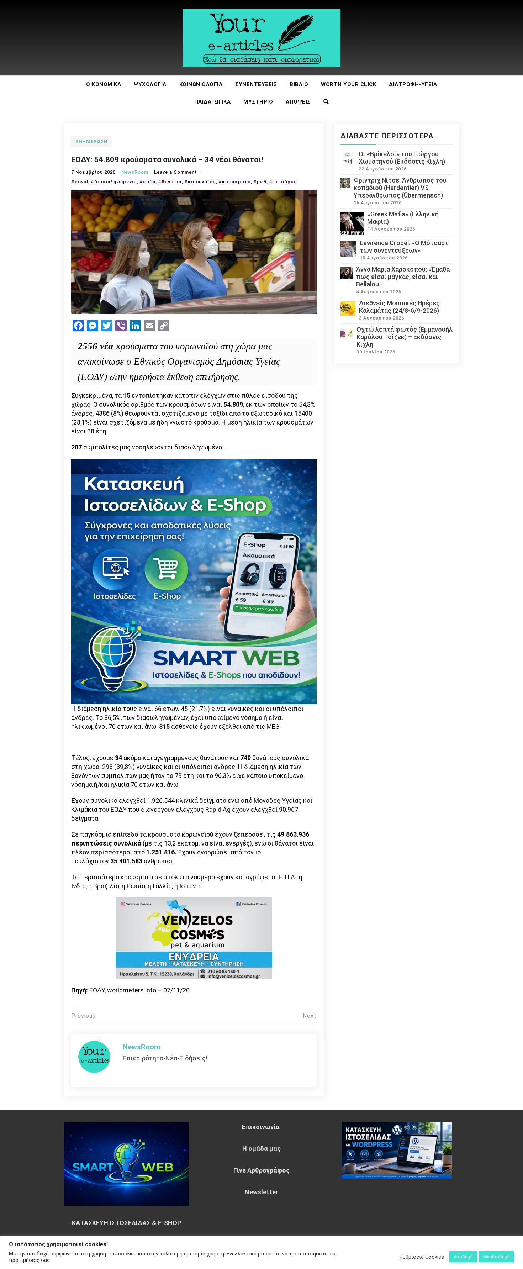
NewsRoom (134, 172)
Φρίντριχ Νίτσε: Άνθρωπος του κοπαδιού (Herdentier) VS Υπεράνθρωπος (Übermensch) (400, 188)
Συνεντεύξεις (256, 84)
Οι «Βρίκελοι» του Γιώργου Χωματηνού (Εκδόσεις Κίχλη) (402, 157)
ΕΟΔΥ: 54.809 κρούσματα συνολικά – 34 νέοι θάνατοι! (167, 159)
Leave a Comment (175, 172)
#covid (79, 181)
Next (310, 1015)
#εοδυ (147, 181)
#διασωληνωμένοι (114, 181)
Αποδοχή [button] (463, 1256)
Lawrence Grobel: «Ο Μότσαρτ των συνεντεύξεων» (404, 246)
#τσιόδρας (283, 181)
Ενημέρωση (91, 141)
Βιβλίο (299, 84)
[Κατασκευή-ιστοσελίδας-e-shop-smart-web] (194, 581)
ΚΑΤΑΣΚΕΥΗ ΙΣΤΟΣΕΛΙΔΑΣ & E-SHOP (126, 1223)
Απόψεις (298, 102)
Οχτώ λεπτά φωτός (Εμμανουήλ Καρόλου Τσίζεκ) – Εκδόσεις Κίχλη (404, 337)
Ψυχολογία (150, 84)
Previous (83, 1015)
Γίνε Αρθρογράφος (261, 1170)
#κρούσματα (234, 181)
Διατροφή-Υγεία (413, 84)
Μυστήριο (258, 102)
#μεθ (259, 181)
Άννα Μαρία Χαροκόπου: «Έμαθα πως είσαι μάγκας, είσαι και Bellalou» (403, 276)
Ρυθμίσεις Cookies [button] (422, 1257)
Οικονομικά (103, 84)
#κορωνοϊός (200, 181)
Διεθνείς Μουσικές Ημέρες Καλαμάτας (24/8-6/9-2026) (399, 306)
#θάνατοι (170, 181)
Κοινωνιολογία (201, 84)
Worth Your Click (348, 84)
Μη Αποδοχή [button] (496, 1256)
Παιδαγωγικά (212, 102)
